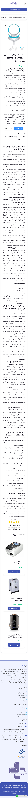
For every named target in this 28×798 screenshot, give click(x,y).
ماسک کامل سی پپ (11, 123)
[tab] (18, 128)
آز (24, 665)
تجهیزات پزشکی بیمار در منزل (15, 17)
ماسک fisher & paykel (10, 118)
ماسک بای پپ (22, 119)
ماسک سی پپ (15, 119)
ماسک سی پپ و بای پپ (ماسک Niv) (14, 115)
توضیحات (17, 129)
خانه (24, 17)
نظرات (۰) (7, 129)
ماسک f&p (18, 118)
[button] (6, 25)
